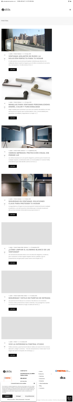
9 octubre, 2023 (33, 295)
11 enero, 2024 (28, 199)
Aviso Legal (27, 399)
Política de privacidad (20, 399)
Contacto (41, 388)
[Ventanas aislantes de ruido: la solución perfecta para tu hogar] (26, 40)
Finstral (69, 23)
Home (64, 23)
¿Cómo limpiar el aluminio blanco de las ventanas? (29, 250)
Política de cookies (11, 399)
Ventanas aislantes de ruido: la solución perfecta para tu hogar (26, 57)
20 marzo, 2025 (28, 102)
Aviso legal (37, 400)
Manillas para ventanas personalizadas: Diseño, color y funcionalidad (29, 105)
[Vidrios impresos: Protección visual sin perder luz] (26, 136)
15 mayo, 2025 (28, 53)
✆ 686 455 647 (21, 1)
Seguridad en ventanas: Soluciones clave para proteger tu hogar (27, 202)
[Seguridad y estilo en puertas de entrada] (26, 282)
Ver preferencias (29, 396)
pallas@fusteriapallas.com (9, 1)
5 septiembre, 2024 (32, 150)
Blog (40, 386)
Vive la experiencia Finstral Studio (26, 344)
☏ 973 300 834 (30, 1)
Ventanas (19, 53)
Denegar (18, 396)
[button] (34, 383)
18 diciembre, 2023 (35, 247)
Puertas (18, 150)
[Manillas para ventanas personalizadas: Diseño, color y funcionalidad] (26, 88)
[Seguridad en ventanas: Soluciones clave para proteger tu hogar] (26, 185)
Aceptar (7, 396)
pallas (11, 53)
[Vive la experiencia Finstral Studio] (26, 328)
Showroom (42, 378)
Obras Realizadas (43, 383)
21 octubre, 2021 (23, 341)
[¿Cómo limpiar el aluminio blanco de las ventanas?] (26, 233)
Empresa (41, 381)
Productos (41, 374)
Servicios (41, 376)
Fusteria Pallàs (20, 247)
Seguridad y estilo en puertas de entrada (29, 298)
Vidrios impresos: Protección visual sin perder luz (29, 154)
